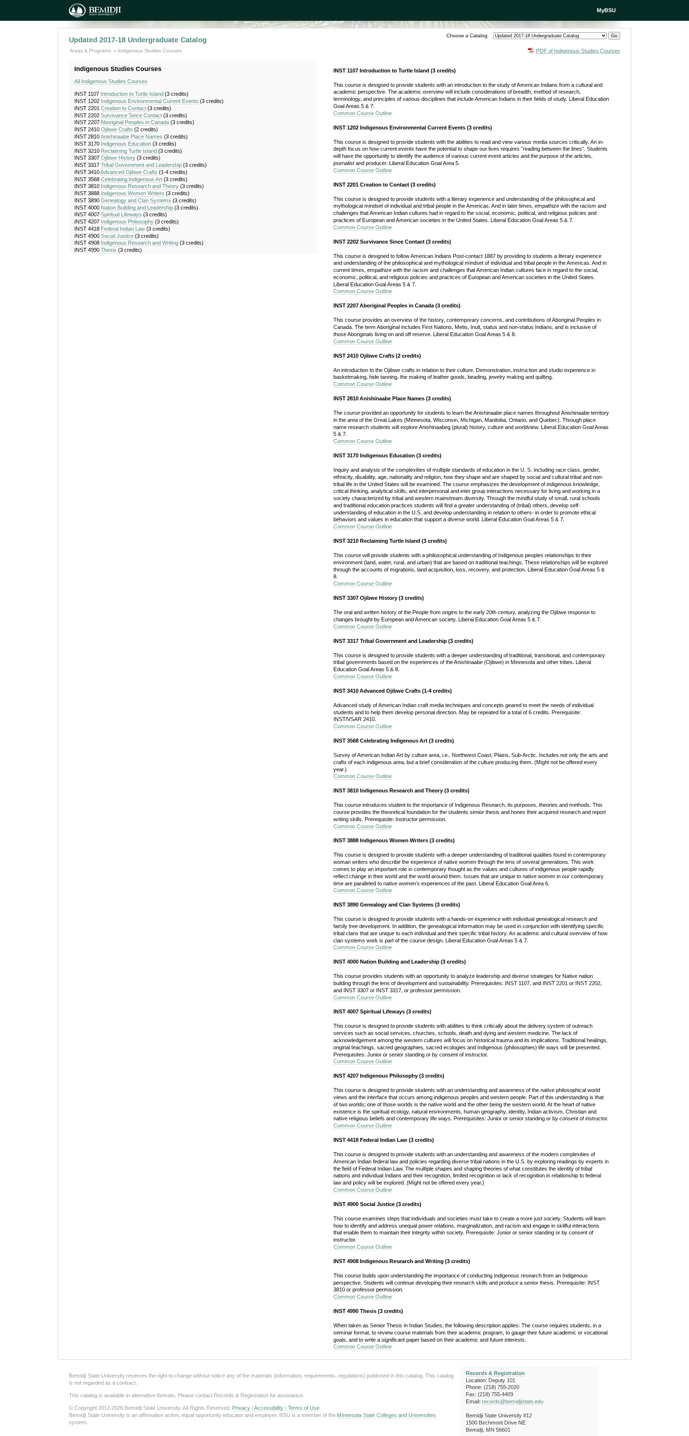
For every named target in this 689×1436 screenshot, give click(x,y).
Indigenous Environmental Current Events (149, 101)
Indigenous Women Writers (132, 193)
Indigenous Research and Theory (140, 186)
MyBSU (606, 10)
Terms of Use (303, 1408)
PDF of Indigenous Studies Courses (578, 51)
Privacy (241, 1408)
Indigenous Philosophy (127, 221)
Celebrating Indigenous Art (131, 179)
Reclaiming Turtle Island (129, 151)
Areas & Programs (91, 50)
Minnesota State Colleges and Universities (386, 1415)
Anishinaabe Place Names (131, 136)
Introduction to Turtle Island (131, 94)
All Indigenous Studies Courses (110, 81)
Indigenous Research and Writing (139, 243)
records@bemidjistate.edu (512, 1401)
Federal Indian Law (123, 229)
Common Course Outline (362, 113)
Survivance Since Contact (131, 115)
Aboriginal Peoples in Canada (134, 122)
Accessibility (268, 1408)
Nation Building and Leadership (137, 207)
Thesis (109, 250)
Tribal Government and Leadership (141, 165)
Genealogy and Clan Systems (136, 200)
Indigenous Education (126, 144)
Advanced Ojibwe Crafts (129, 172)
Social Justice (117, 236)
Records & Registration (495, 1373)
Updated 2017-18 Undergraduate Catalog (138, 40)
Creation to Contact (123, 108)
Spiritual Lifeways (121, 214)
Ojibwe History (118, 158)
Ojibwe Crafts (117, 129)
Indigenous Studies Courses (150, 50)
